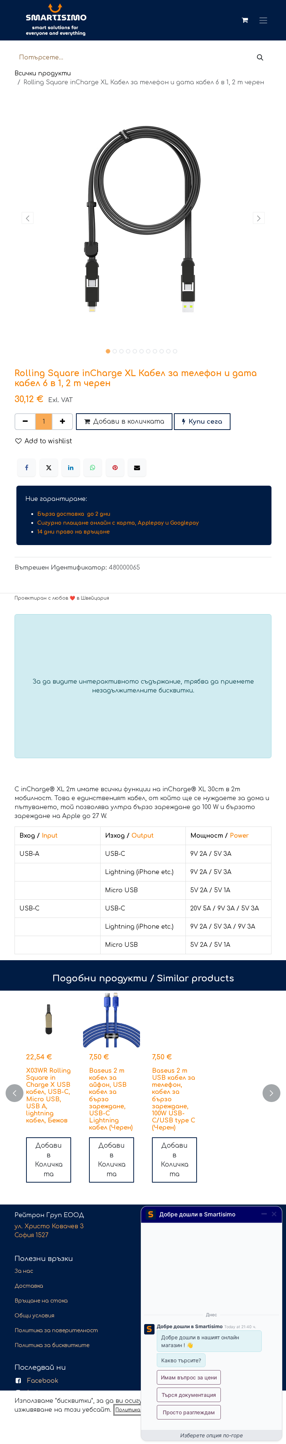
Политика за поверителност (56, 1330)
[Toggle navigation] (263, 20)
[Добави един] (62, 421)
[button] (27, 218)
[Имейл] (137, 467)
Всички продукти (43, 73)
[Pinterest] (115, 467)
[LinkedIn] (71, 467)
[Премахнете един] (25, 421)
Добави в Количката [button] (49, 1160)
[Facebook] (26, 467)
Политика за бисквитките (52, 1345)
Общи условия (34, 1315)
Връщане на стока (41, 1301)
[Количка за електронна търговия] (244, 20)
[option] (143, 1093)
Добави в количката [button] (128, 421)
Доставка (29, 1286)
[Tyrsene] (260, 57)
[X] (49, 467)
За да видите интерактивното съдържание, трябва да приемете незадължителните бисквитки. (143, 686)
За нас (24, 1271)
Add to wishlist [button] (48, 441)
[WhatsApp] (93, 467)
